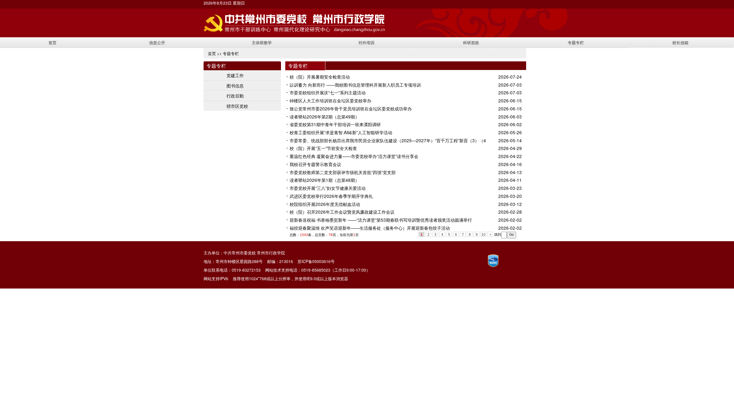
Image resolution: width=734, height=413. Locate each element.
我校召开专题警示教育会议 (315, 164)
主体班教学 (262, 42)
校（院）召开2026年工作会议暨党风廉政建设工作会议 (342, 212)
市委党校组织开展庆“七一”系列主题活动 (328, 92)
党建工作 (235, 75)
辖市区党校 (237, 106)
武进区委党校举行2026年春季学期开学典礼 (331, 196)
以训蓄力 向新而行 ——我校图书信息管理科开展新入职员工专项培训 (355, 84)
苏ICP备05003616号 (316, 261)
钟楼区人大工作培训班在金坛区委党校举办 (330, 100)
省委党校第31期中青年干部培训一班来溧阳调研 (335, 124)
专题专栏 (576, 42)
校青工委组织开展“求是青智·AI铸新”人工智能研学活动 (341, 132)
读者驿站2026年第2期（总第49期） (324, 116)
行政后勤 (235, 95)
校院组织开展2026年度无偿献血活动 (325, 204)
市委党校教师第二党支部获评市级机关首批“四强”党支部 (343, 172)
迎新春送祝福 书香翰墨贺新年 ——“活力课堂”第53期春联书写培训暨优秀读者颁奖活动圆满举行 (381, 220)
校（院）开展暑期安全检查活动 (320, 76)
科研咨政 (471, 42)
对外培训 (366, 42)
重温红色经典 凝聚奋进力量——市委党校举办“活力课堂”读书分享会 (354, 156)
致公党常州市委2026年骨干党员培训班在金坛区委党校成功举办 (351, 108)
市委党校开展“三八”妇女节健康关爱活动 (328, 188)
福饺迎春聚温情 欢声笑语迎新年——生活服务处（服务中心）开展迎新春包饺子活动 (370, 228)
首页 (52, 42)
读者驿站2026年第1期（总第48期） (324, 180)
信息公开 (157, 42)
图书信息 (235, 85)
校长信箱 (680, 42)
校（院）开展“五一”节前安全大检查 (323, 148)
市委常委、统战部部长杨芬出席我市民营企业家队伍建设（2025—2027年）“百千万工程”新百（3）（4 (388, 140)
